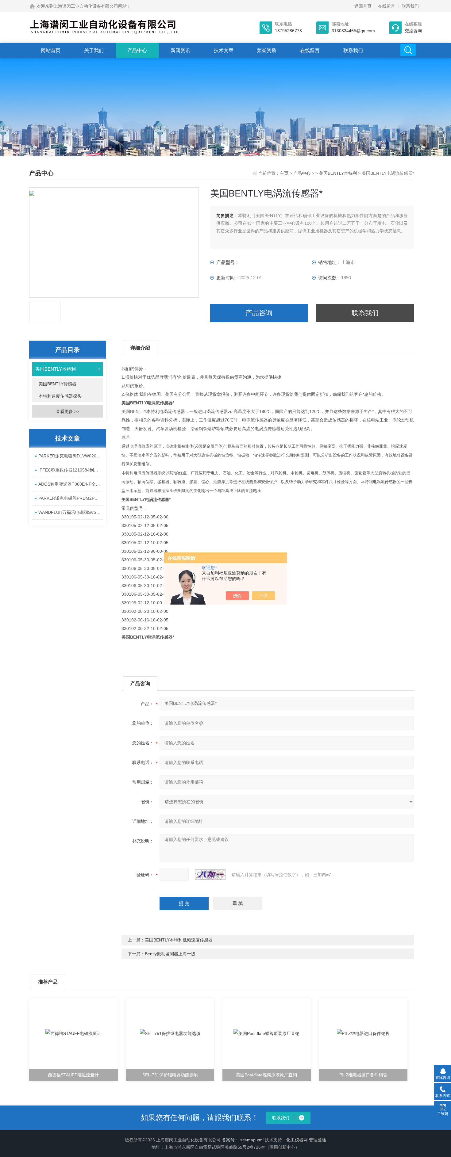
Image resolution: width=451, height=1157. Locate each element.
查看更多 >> (67, 411)
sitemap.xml (252, 1139)
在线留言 (386, 6)
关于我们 (94, 50)
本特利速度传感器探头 (60, 396)
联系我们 (410, 6)
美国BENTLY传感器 (57, 383)
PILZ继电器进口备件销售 (363, 1074)
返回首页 (363, 6)
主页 (285, 173)
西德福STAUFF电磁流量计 (73, 1074)
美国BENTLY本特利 (338, 173)
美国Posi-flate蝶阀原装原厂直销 (266, 1074)
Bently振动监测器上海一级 (170, 953)
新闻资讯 (180, 50)
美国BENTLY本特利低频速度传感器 (179, 939)
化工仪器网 (297, 1139)
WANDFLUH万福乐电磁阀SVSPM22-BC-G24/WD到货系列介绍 (70, 512)
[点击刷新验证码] (210, 874)
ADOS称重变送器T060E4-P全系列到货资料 (70, 484)
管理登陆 (317, 1139)
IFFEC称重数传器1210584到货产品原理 (70, 470)
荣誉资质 (266, 50)
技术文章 (223, 50)
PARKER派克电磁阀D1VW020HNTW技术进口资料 (70, 455)
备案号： (230, 1139)
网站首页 (50, 50)
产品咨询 (258, 313)
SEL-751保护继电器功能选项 (170, 1074)
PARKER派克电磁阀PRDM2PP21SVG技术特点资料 (70, 498)
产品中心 (137, 50)
